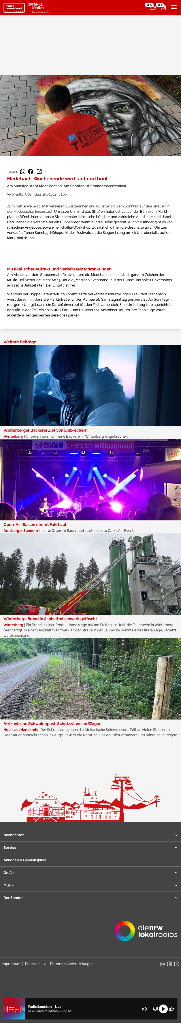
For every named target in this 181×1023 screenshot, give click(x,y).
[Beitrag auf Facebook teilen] (30, 171)
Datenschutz (35, 964)
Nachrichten (14, 835)
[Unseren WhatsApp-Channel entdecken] (162, 964)
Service (10, 847)
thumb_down (155, 1009)
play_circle (163, 1009)
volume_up (144, 1009)
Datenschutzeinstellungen (71, 964)
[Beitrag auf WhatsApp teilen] (22, 171)
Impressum (11, 964)
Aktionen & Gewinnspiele (25, 860)
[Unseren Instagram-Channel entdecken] (176, 964)
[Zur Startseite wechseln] (14, 8)
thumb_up (171, 1009)
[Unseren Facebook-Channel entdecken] (169, 964)
